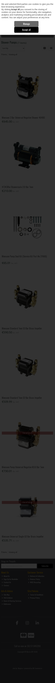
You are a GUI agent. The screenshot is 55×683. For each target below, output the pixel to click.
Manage (26, 24)
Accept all (26, 29)
